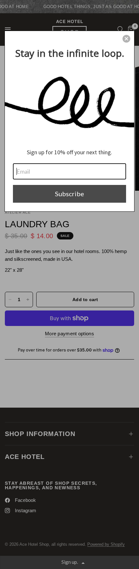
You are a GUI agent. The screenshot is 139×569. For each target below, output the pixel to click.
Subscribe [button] (69, 194)
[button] (126, 39)
